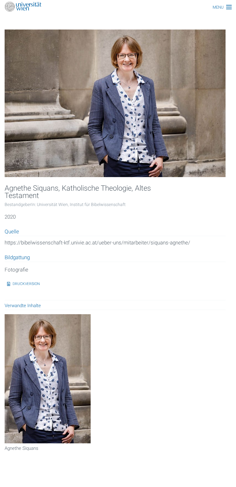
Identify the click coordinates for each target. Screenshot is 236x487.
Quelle (12, 232)
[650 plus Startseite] (118, 7)
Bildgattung (17, 257)
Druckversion (26, 284)
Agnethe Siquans (21, 448)
